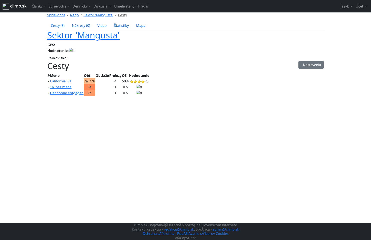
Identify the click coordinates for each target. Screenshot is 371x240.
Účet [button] (360, 6)
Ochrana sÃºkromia (158, 233)
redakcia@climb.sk (179, 229)
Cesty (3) (58, 25)
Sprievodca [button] (58, 6)
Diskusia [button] (101, 6)
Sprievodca (56, 15)
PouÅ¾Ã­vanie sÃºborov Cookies (203, 233)
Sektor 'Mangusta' (98, 15)
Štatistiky (121, 25)
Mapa (140, 25)
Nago (74, 15)
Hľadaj (143, 6)
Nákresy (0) (81, 25)
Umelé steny (124, 6)
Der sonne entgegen (67, 93)
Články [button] (37, 6)
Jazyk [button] (345, 6)
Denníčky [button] (80, 6)
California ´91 (60, 81)
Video (102, 25)
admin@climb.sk (226, 229)
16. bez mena (60, 87)
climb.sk (18, 6)
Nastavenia (311, 64)
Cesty (122, 15)
